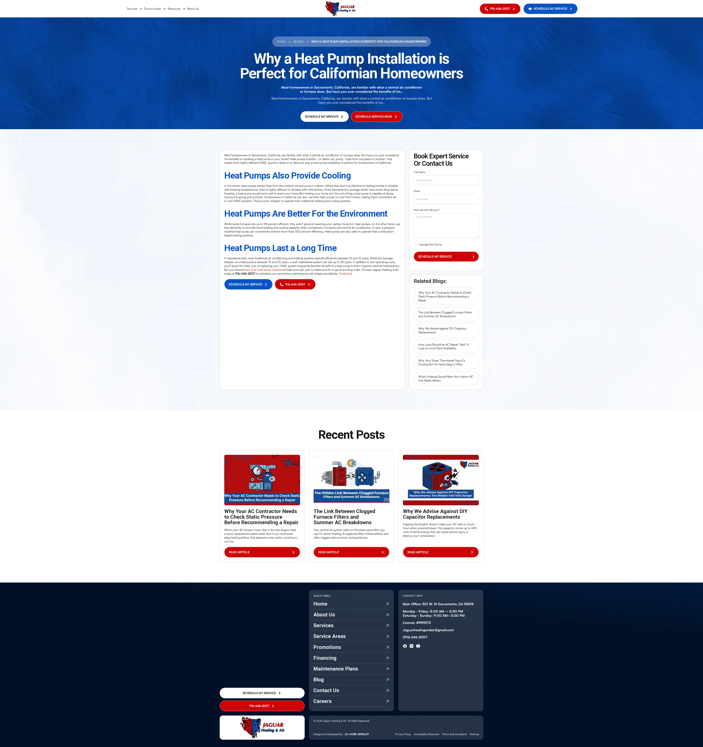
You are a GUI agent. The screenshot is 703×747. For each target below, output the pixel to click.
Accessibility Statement (426, 734)
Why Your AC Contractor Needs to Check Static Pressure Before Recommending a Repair (444, 296)
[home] (340, 8)
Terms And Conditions (454, 734)
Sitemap (474, 734)
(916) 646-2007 (415, 637)
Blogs (298, 41)
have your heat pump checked (263, 270)
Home (281, 41)
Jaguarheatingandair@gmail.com (428, 630)
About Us (193, 8)
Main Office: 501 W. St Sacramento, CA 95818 (438, 604)
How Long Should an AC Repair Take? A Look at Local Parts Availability (443, 346)
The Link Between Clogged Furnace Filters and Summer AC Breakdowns (445, 314)
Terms (438, 244)
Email (417, 190)
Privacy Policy (403, 734)
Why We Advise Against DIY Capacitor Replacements (442, 330)
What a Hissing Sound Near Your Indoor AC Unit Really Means (445, 378)
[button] (133, 8)
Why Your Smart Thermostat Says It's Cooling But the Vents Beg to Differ (441, 362)
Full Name (419, 172)
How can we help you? (426, 209)
